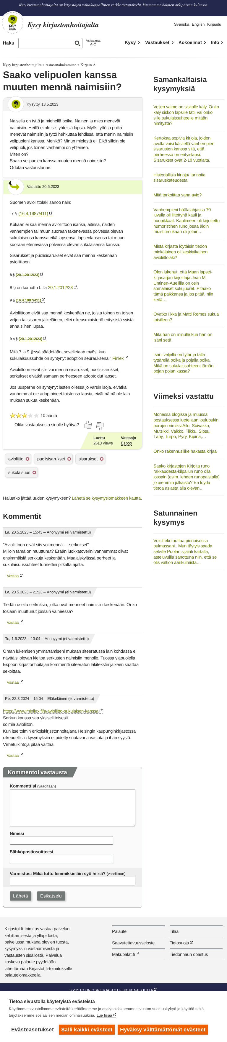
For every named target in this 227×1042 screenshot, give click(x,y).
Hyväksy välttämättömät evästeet (162, 1030)
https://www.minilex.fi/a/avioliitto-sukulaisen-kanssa (50, 710)
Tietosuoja (179, 942)
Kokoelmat (190, 42)
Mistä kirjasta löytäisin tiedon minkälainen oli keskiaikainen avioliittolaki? (180, 252)
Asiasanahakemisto (61, 64)
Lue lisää (104, 1015)
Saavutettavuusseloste (133, 942)
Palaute (119, 931)
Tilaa (174, 931)
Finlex (118, 358)
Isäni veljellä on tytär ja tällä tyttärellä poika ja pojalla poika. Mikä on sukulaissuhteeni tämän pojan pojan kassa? (183, 362)
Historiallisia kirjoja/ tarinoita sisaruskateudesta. (179, 177)
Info (215, 42)
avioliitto (15, 458)
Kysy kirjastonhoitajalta (22, 64)
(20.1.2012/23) (27, 275)
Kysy (130, 42)
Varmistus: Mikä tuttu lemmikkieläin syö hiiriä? (58, 873)
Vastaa (13, 576)
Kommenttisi (23, 785)
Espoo (126, 443)
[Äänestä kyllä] (88, 425)
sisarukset (88, 458)
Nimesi (17, 833)
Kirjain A (88, 64)
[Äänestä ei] (99, 426)
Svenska (181, 24)
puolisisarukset (51, 458)
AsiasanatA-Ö (93, 42)
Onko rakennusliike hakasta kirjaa (185, 451)
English (198, 24)
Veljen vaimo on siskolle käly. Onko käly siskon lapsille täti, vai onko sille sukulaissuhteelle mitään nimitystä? (186, 115)
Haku (8, 42)
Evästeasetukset (32, 1030)
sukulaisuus (19, 472)
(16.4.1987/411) (33, 213)
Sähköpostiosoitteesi (31, 851)
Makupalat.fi (123, 954)
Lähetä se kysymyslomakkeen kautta (106, 498)
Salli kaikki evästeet (86, 1030)
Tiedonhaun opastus (189, 954)
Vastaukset (157, 42)
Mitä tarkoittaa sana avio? (177, 194)
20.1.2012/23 (60, 287)
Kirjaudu (214, 24)
